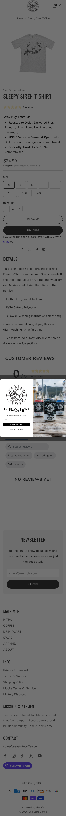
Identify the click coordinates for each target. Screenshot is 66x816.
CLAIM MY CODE (16, 424)
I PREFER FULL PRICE (17, 429)
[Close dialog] (64, 381)
